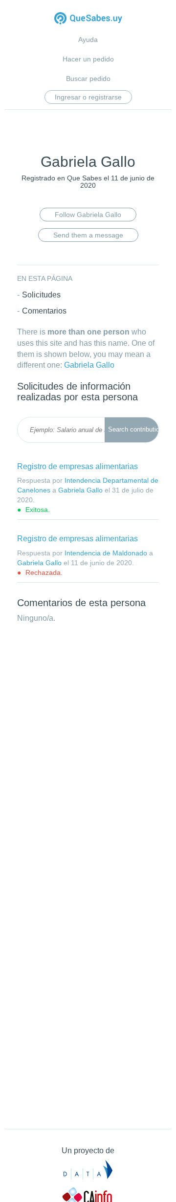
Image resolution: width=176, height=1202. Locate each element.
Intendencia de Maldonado (106, 553)
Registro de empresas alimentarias (77, 466)
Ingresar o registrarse (88, 97)
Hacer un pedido (88, 59)
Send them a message (88, 235)
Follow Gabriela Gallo (88, 214)
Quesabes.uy (88, 19)
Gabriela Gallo (89, 365)
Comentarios (44, 311)
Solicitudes (41, 295)
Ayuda (88, 39)
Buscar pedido (88, 78)
